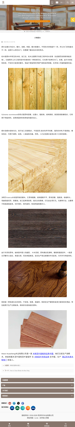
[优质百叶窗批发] (28, 408)
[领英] (14, 403)
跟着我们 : (4, 403)
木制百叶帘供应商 (41, 357)
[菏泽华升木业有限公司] (3, 2)
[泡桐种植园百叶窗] (37, 17)
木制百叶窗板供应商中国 (43, 354)
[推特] (18, 403)
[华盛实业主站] (33, 408)
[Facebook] (22, 403)
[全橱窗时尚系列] (23, 408)
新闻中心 (39, 31)
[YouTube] (9, 403)
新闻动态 (32, 31)
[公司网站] (12, 408)
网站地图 (30, 418)
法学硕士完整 (44, 418)
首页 (27, 31)
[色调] (17, 408)
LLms (36, 418)
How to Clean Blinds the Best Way (20, 370)
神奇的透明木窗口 (15, 365)
